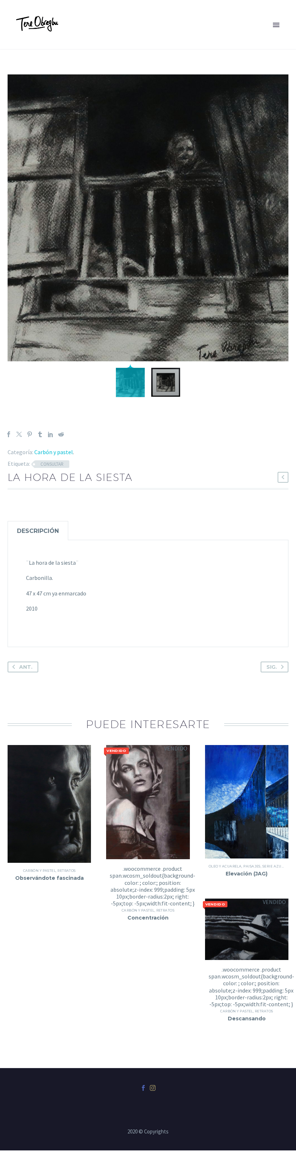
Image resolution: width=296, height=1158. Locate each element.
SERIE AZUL (273, 866)
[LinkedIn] (50, 434)
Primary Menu (276, 25)
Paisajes (252, 866)
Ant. (25, 667)
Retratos (66, 871)
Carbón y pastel (53, 452)
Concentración (148, 917)
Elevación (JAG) (246, 873)
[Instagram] (153, 1088)
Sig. (271, 667)
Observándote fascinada (49, 878)
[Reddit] (61, 434)
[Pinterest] (29, 434)
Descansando (247, 1018)
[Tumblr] (40, 434)
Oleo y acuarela (225, 866)
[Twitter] (19, 434)
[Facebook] (9, 434)
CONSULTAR (52, 464)
